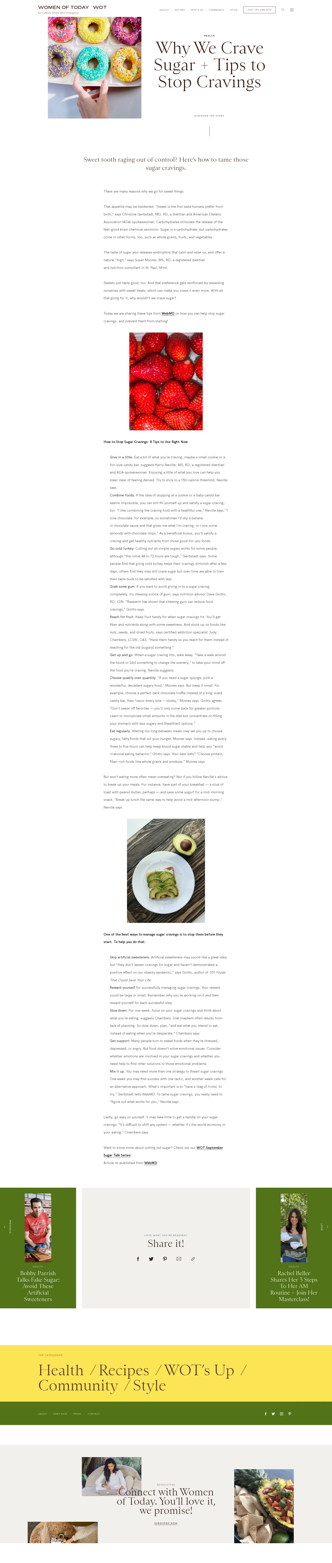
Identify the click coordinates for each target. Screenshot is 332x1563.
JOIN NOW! (248, 810)
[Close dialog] (323, 8)
